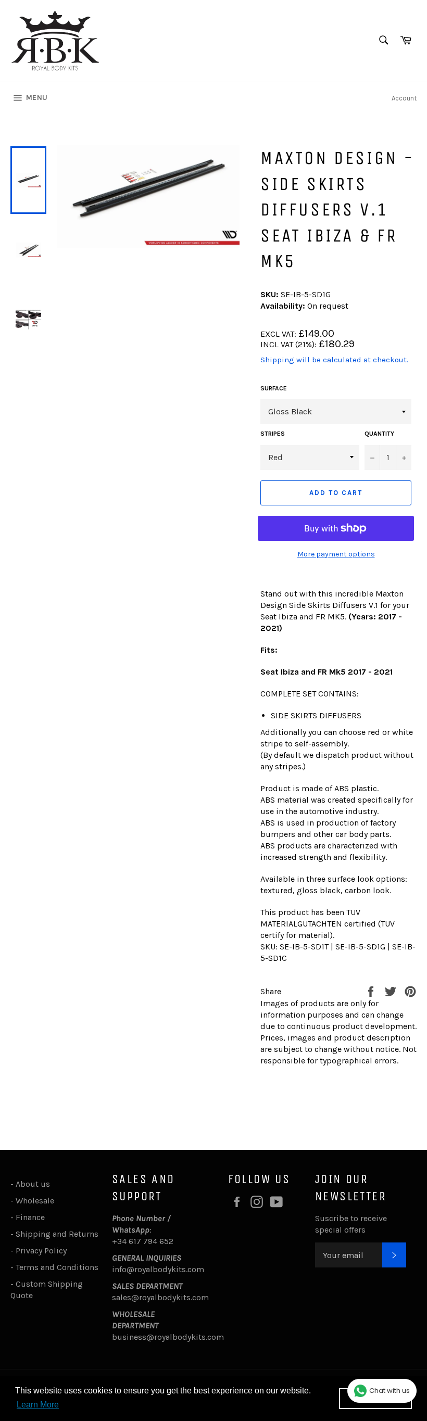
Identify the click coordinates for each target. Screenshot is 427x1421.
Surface (273, 388)
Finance (30, 1217)
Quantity (379, 433)
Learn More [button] (38, 1404)
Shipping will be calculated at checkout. (334, 359)
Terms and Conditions (57, 1267)
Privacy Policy (41, 1250)
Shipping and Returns (57, 1234)
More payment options (336, 554)
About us (33, 1184)
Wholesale (37, 1201)
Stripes (272, 433)
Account (404, 98)
